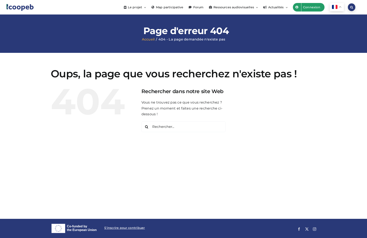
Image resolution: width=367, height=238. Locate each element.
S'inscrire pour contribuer (124, 228)
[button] (351, 7)
